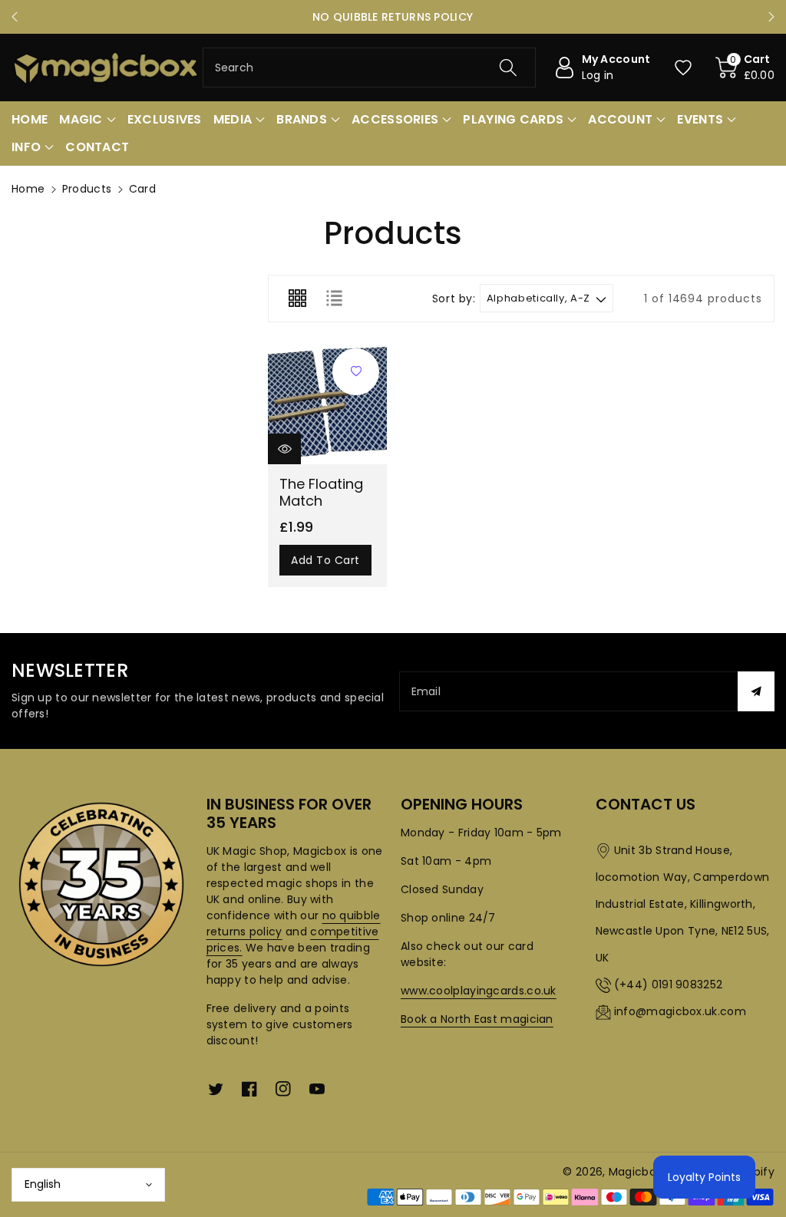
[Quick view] (284, 449)
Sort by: (454, 298)
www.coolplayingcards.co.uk (478, 990)
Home (28, 188)
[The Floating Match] (327, 404)
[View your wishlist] (683, 67)
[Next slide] (772, 17)
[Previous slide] (14, 17)
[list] (334, 298)
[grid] (297, 298)
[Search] (508, 67)
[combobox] (369, 67)
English (43, 1184)
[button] (745, 67)
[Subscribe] (756, 691)
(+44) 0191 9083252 (668, 984)
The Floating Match (321, 492)
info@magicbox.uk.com (680, 1011)
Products (86, 188)
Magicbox (635, 1171)
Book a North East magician (477, 1019)
